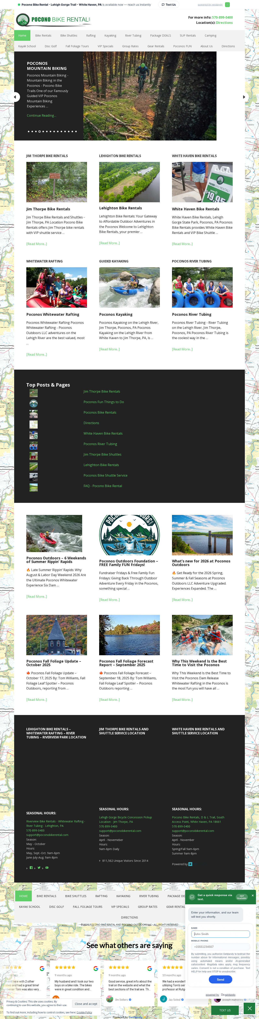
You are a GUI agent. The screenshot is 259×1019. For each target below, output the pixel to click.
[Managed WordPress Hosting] (198, 864)
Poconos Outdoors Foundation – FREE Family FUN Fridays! (128, 563)
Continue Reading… (41, 115)
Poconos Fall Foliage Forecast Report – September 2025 (126, 663)
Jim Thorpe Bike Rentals (48, 209)
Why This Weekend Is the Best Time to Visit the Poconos (199, 663)
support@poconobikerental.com (47, 835)
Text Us (225, 1010)
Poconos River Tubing (191, 314)
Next (244, 97)
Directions (224, 22)
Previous (15, 97)
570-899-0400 (222, 17)
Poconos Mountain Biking (47, 66)
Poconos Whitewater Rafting (52, 314)
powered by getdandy (210, 4)
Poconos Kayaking (116, 314)
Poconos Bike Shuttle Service (105, 475)
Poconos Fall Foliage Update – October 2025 (53, 663)
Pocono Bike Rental (53, 19)
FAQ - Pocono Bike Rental (103, 486)
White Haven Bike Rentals (195, 209)
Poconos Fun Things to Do (104, 402)
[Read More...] (36, 244)
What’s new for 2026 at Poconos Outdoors (201, 563)
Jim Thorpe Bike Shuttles (102, 454)
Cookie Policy (84, 1012)
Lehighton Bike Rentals (120, 207)
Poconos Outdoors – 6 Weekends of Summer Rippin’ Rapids (56, 560)
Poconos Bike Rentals (100, 412)
